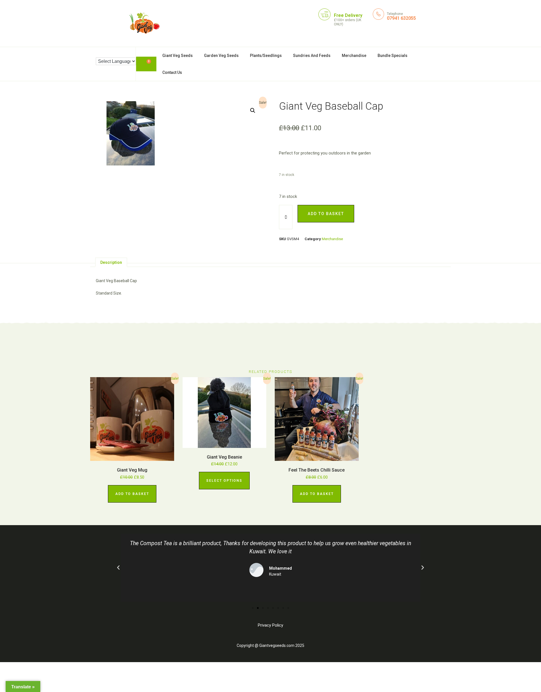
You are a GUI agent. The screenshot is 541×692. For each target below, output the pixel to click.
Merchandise (354, 55)
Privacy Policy (270, 625)
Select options (224, 481)
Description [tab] (111, 262)
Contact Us (172, 72)
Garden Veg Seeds (221, 55)
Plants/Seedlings (266, 55)
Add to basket (326, 213)
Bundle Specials (392, 55)
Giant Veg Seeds (177, 55)
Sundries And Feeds (312, 55)
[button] (253, 110)
